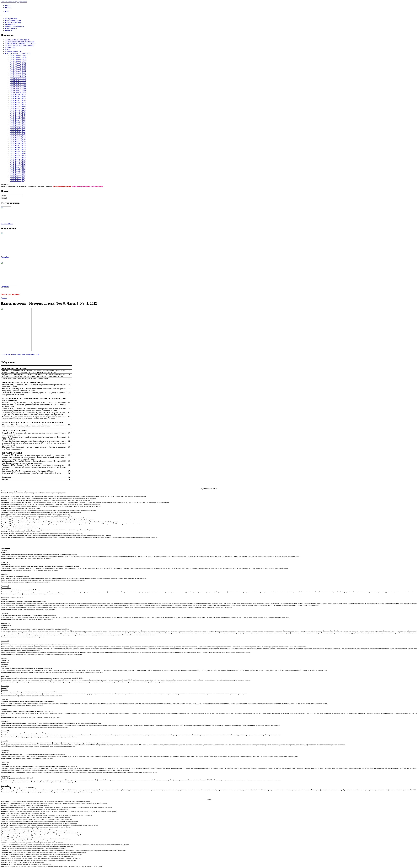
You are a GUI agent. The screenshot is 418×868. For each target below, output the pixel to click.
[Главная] (209, 15)
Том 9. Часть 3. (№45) (17, 104)
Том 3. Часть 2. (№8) (17, 179)
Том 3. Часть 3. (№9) (17, 177)
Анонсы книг (10, 47)
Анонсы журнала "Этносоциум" (17, 40)
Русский (8, 7)
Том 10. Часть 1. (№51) (18, 92)
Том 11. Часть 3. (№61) (18, 73)
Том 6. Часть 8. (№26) (17, 143)
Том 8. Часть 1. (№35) (17, 126)
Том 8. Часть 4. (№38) (17, 120)
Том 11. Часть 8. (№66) (18, 63)
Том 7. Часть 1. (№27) (17, 141)
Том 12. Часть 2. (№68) (18, 59)
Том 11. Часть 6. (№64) (18, 67)
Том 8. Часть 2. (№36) (17, 124)
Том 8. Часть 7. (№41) (17, 114)
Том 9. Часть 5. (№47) (17, 100)
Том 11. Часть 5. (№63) (18, 69)
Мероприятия (10, 24)
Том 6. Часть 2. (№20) (17, 155)
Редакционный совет (13, 20)
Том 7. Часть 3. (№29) (17, 138)
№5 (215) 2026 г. (7, 224)
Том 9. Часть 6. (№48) (17, 98)
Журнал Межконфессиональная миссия (19, 41)
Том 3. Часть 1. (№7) (17, 181)
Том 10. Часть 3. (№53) (18, 89)
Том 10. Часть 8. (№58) (18, 79)
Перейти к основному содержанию (14, 2)
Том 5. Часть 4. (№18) (17, 159)
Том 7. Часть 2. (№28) (17, 139)
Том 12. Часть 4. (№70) (18, 55)
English (7, 5)
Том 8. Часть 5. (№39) (17, 118)
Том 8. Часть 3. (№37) (17, 122)
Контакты (9, 30)
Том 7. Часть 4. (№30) (17, 136)
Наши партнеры (11, 28)
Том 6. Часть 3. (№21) (17, 153)
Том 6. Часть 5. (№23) (17, 149)
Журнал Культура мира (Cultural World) (19, 45)
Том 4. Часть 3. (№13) (17, 169)
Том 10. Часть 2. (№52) (18, 90)
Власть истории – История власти (17, 53)
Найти (3, 196)
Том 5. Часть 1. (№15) (17, 165)
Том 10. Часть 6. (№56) (18, 83)
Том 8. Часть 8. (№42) (17, 110)
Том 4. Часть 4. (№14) (17, 167)
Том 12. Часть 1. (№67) (18, 61)
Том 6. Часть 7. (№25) (17, 145)
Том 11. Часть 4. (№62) (18, 71)
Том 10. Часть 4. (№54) (18, 87)
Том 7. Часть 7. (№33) (17, 130)
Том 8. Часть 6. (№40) (17, 116)
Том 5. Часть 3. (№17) (17, 161)
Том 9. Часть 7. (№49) (17, 96)
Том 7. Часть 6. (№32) (17, 132)
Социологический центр (14, 26)
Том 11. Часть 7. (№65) (18, 65)
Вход (7, 11)
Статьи (7, 49)
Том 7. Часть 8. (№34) (17, 128)
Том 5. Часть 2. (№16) (17, 163)
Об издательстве (11, 18)
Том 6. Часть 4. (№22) (17, 151)
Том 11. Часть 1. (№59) (18, 77)
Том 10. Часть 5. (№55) (18, 85)
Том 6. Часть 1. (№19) (17, 157)
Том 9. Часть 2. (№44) (17, 106)
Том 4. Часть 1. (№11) (17, 173)
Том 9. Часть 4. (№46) (17, 102)
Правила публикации (13, 22)
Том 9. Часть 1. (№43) (17, 108)
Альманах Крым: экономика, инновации (20, 43)
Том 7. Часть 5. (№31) (17, 134)
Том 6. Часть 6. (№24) (17, 147)
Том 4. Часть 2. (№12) (17, 171)
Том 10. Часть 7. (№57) (18, 81)
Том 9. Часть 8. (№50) (17, 94)
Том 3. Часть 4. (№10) (17, 175)
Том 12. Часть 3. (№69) (18, 57)
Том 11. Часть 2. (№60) (18, 75)
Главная (4, 298)
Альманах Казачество (13, 51)
